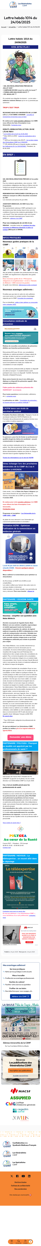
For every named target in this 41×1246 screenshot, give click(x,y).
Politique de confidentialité (20, 1185)
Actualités (12, 27)
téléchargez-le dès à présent (28, 285)
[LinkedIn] (29, 1176)
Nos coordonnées (20, 1189)
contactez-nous (11, 396)
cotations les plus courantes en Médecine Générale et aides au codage (19, 227)
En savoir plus (8, 716)
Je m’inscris (17, 390)
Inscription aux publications (20, 1070)
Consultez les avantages (25, 298)
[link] (25, 1195)
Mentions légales (20, 1182)
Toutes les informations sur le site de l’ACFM (18, 457)
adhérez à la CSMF (16, 218)
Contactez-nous (16, 125)
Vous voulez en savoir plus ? (12, 822)
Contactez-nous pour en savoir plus (14, 911)
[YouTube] (23, 1176)
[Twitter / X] (12, 1176)
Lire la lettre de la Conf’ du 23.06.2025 (15, 134)
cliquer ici (30, 591)
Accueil (3, 27)
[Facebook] (17, 1176)
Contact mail (7, 847)
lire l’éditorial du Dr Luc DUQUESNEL (14, 146)
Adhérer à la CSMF (19, 996)
